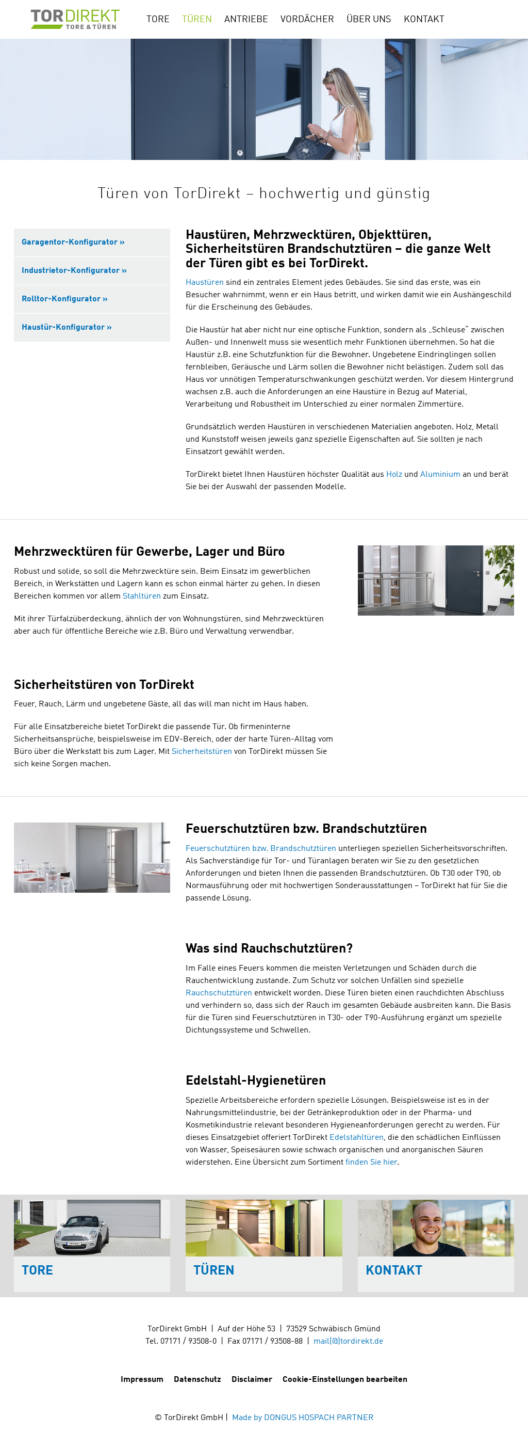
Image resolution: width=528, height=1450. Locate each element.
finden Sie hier (371, 1162)
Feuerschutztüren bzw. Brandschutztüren (261, 849)
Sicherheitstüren (202, 752)
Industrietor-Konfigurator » (74, 271)
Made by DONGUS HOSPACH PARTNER (303, 1418)
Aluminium (440, 475)
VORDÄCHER (307, 19)
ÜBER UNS (368, 19)
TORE (158, 19)
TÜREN (197, 19)
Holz (394, 475)
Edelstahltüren (356, 1138)
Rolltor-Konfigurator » (65, 299)
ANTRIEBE (246, 19)
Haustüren (205, 283)
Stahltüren (142, 596)
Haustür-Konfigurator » (67, 328)
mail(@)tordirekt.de (348, 1342)
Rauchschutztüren (219, 993)
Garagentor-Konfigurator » (73, 242)
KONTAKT (424, 19)
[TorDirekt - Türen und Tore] (74, 19)
